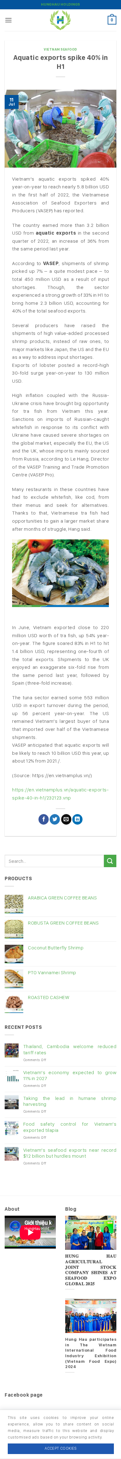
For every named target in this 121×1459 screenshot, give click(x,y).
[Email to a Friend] (66, 819)
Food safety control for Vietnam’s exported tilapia (69, 1127)
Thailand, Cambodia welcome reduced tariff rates (69, 1049)
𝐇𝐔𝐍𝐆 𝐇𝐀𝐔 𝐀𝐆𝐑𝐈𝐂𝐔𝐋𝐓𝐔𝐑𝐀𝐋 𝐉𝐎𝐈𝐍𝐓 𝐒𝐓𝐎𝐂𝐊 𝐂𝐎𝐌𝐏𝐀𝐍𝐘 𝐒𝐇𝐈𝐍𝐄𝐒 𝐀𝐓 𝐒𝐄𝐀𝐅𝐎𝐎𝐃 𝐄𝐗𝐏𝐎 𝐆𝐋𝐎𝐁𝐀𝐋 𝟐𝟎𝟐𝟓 (90, 1270)
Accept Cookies (61, 1448)
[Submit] (110, 861)
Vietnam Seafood (60, 49)
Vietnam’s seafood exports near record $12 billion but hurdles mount (69, 1153)
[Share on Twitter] (55, 819)
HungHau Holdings (60, 4)
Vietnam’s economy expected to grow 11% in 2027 (69, 1075)
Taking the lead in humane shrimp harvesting (69, 1101)
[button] (8, 20)
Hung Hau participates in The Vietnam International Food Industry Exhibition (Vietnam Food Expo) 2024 (90, 1353)
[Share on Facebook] (43, 819)
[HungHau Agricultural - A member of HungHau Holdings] (60, 20)
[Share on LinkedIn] (77, 819)
